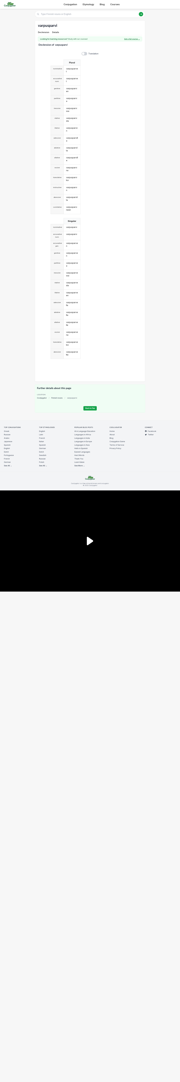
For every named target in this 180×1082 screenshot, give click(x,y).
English (7, 448)
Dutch (6, 452)
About (112, 435)
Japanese (8, 441)
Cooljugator (42, 398)
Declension (43, 32)
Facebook (152, 431)
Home (112, 431)
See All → (8, 466)
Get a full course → (132, 39)
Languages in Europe (83, 441)
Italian (41, 441)
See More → (79, 466)
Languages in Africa (82, 435)
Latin (41, 435)
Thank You (78, 459)
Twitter (151, 435)
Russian (7, 435)
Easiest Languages (82, 452)
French (7, 459)
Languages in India (82, 438)
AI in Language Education (84, 431)
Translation (93, 53)
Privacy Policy (115, 448)
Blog (102, 4)
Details (55, 32)
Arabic (6, 438)
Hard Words (79, 455)
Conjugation (70, 4)
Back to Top (90, 408)
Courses (115, 4)
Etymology (88, 4)
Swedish (42, 455)
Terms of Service (117, 445)
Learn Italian (79, 462)
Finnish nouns (57, 398)
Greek (6, 431)
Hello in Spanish (81, 448)
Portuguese (9, 455)
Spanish (7, 445)
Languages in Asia (82, 445)
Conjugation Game (117, 441)
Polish (41, 462)
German (7, 462)
